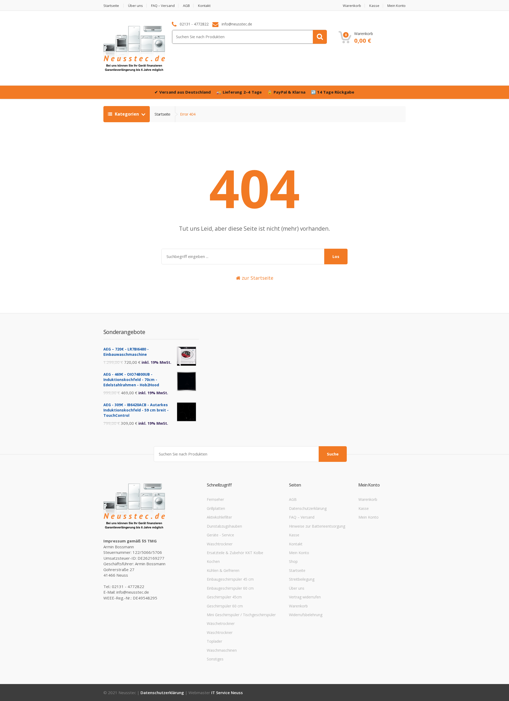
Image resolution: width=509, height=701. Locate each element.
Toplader (214, 641)
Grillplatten (216, 508)
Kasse (374, 6)
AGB (186, 6)
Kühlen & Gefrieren (223, 570)
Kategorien (127, 114)
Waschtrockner (219, 543)
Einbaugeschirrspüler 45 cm (230, 579)
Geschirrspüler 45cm (224, 596)
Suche (333, 454)
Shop (293, 561)
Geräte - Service (220, 534)
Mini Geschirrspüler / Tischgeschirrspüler (241, 614)
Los (335, 256)
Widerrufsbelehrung (305, 614)
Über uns (135, 6)
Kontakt (204, 6)
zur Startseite (256, 278)
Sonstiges (215, 658)
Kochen (213, 561)
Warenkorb (352, 6)
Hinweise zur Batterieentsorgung (317, 526)
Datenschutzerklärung (308, 508)
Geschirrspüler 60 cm (225, 605)
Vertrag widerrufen (305, 596)
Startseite (111, 6)
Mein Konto (396, 6)
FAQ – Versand (163, 6)
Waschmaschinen (222, 650)
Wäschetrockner (221, 623)
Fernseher (215, 499)
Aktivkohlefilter (219, 517)
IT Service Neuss (227, 692)
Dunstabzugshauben (224, 526)
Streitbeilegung (301, 579)
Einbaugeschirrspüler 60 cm (230, 588)
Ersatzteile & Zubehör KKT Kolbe (235, 552)
